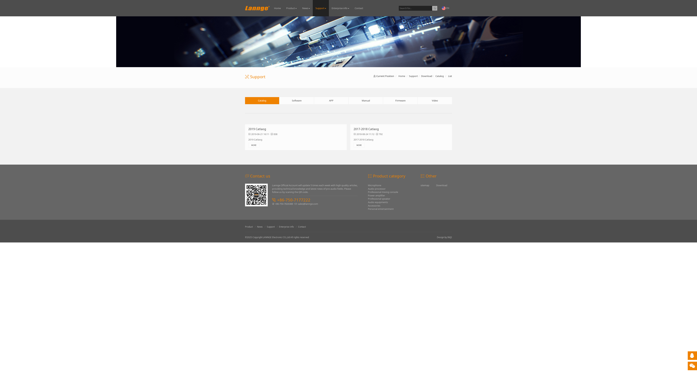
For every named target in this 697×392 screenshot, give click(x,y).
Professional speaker (379, 198)
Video (435, 100)
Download (426, 76)
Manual (366, 100)
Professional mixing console (383, 192)
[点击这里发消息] (692, 356)
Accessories (374, 205)
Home (277, 8)
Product (290, 8)
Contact (359, 8)
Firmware (400, 100)
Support (319, 8)
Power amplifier (376, 195)
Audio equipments (378, 202)
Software (296, 100)
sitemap (425, 185)
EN (447, 8)
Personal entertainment (381, 209)
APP (331, 100)
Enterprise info (339, 8)
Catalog (439, 76)
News (305, 8)
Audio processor (377, 188)
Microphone (374, 185)
